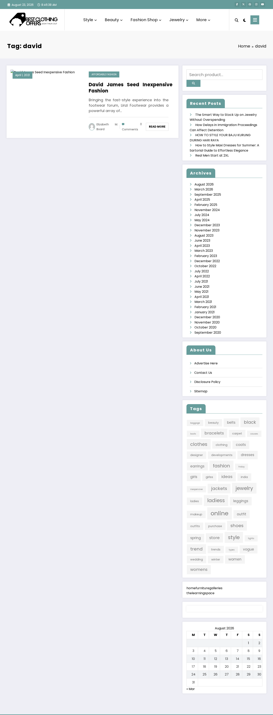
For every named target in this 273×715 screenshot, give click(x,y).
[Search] (236, 19)
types (232, 549)
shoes (236, 526)
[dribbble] (249, 4)
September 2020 (207, 332)
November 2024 (207, 210)
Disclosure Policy (207, 382)
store (214, 537)
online (219, 513)
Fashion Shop (144, 20)
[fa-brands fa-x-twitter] (243, 4)
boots (193, 433)
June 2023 (202, 240)
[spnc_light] (244, 19)
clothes (198, 444)
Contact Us (203, 372)
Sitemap (200, 391)
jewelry (244, 488)
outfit (241, 514)
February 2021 (205, 307)
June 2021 (201, 286)
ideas (226, 476)
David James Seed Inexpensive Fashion (130, 87)
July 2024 (201, 215)
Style (88, 20)
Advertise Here (206, 363)
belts (231, 422)
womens (198, 569)
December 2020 (207, 317)
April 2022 (202, 276)
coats (241, 444)
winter (215, 559)
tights (251, 538)
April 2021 (201, 297)
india (244, 477)
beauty (213, 423)
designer (196, 455)
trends (215, 549)
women (234, 559)
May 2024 (202, 220)
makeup (196, 514)
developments (221, 455)
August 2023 (203, 235)
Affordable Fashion (104, 74)
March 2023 (203, 250)
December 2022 (207, 261)
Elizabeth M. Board (107, 126)
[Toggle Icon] (254, 19)
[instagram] (256, 4)
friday (241, 466)
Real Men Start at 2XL (212, 155)
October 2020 (205, 327)
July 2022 (201, 271)
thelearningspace (200, 593)
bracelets (214, 433)
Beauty (112, 20)
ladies (194, 501)
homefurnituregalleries (204, 588)
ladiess (216, 500)
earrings (197, 466)
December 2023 (207, 225)
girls (193, 476)
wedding (196, 559)
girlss (209, 477)
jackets (219, 488)
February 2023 (205, 256)
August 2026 (204, 184)
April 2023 (202, 245)
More (201, 20)
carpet (237, 433)
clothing (221, 445)
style (234, 537)
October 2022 (205, 266)
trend (196, 549)
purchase (215, 526)
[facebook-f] (237, 4)
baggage (195, 422)
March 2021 (203, 301)
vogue (248, 549)
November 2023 (206, 230)
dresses (247, 454)
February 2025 (205, 204)
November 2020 (207, 322)
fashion (221, 465)
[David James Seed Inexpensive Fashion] (43, 72)
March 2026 (203, 189)
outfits (195, 526)
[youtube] (262, 4)
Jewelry (177, 20)
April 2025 (202, 199)
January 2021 (204, 312)
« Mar (190, 689)
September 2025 (207, 194)
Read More (157, 127)
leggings (240, 501)
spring (195, 538)
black (250, 422)
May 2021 (201, 291)
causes (254, 433)
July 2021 (201, 281)
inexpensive (196, 489)
